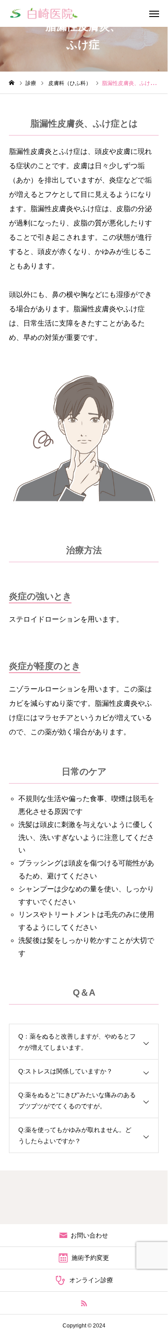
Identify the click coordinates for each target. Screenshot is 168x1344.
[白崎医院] (44, 13)
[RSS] (84, 1303)
